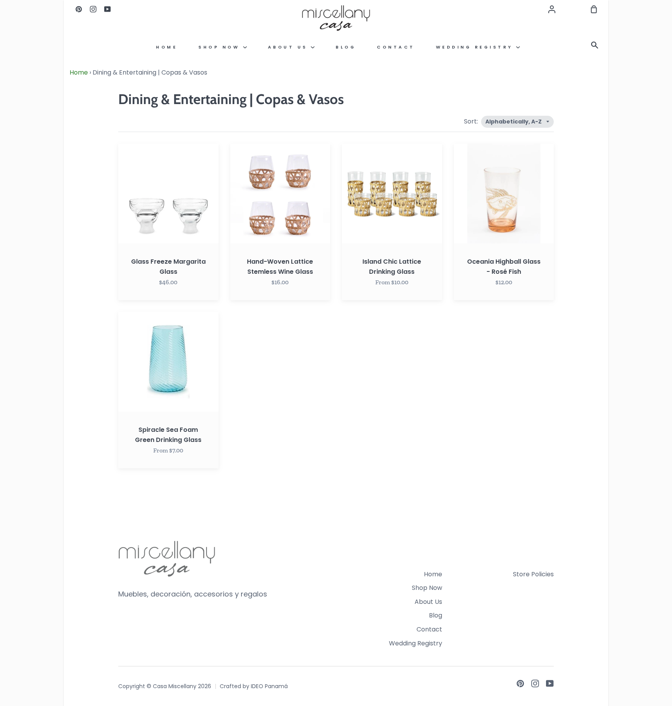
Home (166, 47)
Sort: (472, 121)
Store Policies (533, 574)
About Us (289, 47)
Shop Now (220, 47)
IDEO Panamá (269, 686)
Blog (346, 47)
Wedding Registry (476, 47)
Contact (396, 47)
